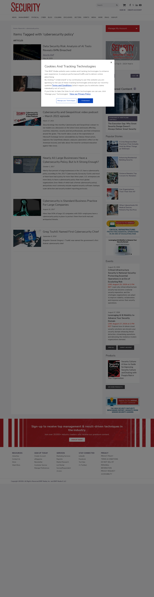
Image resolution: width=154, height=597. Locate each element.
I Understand (85, 101)
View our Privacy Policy (80, 94)
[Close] (111, 62)
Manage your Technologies (66, 101)
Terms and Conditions (62, 85)
